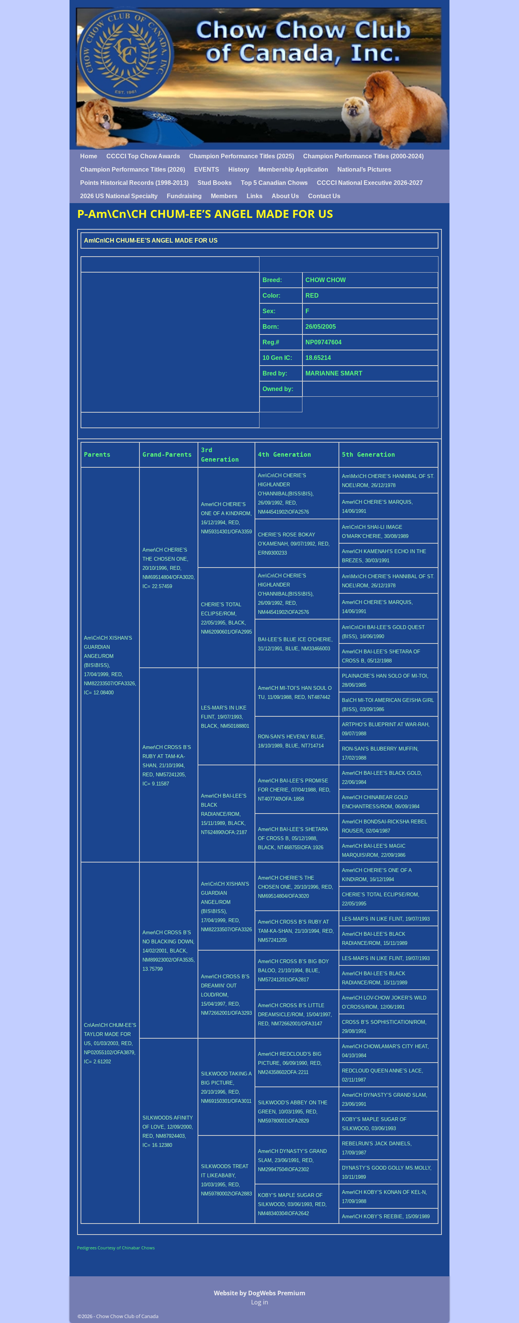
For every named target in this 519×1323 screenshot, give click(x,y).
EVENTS (206, 169)
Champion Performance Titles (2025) (241, 156)
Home (88, 156)
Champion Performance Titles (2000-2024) (363, 156)
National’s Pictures (364, 169)
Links (255, 196)
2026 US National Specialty (119, 196)
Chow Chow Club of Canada (127, 1316)
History (238, 169)
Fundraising (184, 196)
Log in (259, 1302)
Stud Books (215, 183)
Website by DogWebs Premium (259, 1293)
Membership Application (293, 169)
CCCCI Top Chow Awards (143, 156)
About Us (285, 196)
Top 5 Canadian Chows (274, 183)
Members (224, 196)
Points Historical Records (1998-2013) (134, 183)
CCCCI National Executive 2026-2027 (370, 183)
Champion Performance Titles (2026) (132, 169)
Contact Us (324, 196)
